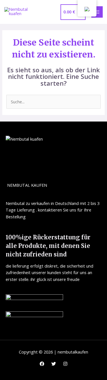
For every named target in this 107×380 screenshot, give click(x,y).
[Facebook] (42, 363)
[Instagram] (65, 363)
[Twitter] (53, 363)
